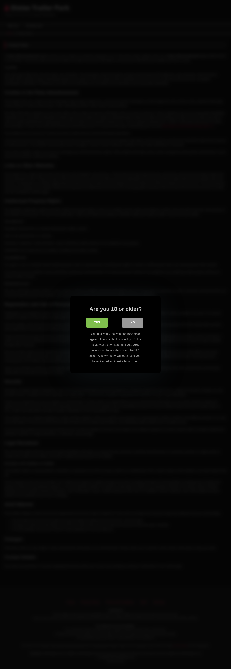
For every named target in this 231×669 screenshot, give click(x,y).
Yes (97, 322)
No (132, 322)
